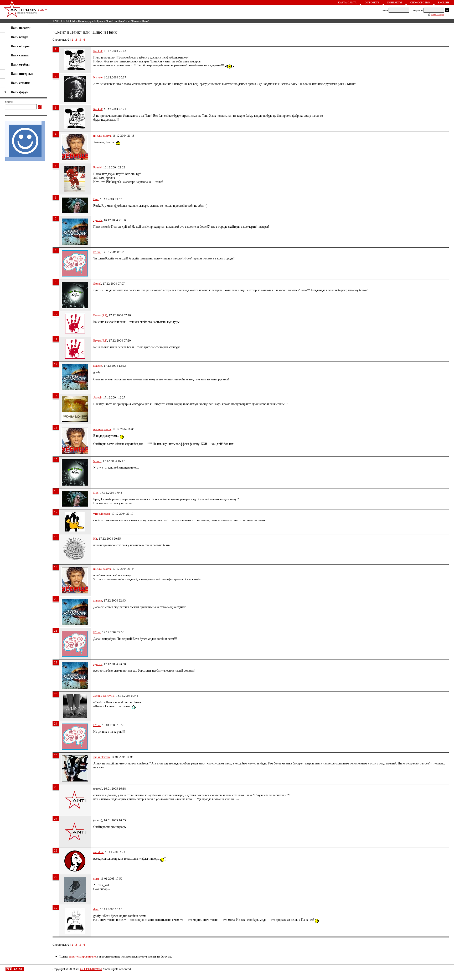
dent (96, 909)
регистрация (437, 14)
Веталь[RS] (100, 315)
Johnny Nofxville (104, 695)
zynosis (97, 220)
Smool (97, 283)
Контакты (394, 2)
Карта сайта (347, 2)
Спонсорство (420, 2)
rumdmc (98, 852)
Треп (100, 21)
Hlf (95, 538)
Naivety (97, 77)
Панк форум (86, 21)
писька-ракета (102, 135)
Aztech (97, 397)
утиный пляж (101, 513)
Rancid (97, 167)
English (443, 2)
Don (96, 199)
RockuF (97, 50)
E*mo (97, 251)
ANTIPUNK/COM (64, 21)
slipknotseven (101, 756)
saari (96, 878)
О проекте (372, 2)
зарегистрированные (82, 956)
